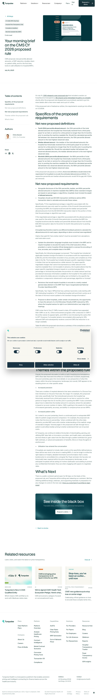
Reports (85, 641)
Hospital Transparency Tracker (87, 647)
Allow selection (48, 365)
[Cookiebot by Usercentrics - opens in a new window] (81, 330)
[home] (7, 3)
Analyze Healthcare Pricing (38, 634)
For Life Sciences (72, 637)
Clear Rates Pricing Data (54, 631)
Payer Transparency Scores (87, 655)
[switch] (38, 351)
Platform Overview (37, 627)
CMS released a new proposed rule (55, 95)
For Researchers (72, 641)
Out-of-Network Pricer (55, 641)
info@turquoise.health (83, 679)
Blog (84, 629)
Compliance (38, 662)
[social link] (94, 693)
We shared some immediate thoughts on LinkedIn (73, 98)
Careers (20, 643)
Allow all (76, 365)
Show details (81, 359)
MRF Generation (55, 636)
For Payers (70, 629)
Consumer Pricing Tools (38, 653)
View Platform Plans (22, 627)
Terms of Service (86, 693)
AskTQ (52, 626)
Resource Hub (87, 626)
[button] (24, 3)
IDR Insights (86, 661)
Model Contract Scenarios (39, 647)
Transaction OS (39, 658)
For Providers (71, 626)
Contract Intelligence (38, 641)
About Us (21, 639)
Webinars (85, 637)
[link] (67, 3)
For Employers (71, 633)
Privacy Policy (78, 693)
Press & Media (23, 647)
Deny (21, 365)
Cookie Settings (69, 693)
